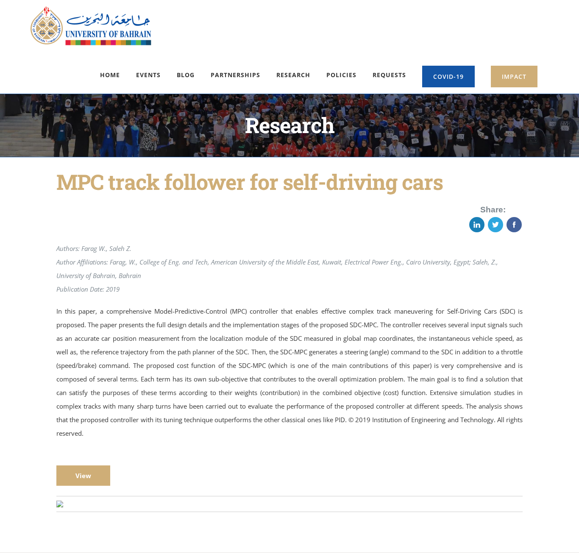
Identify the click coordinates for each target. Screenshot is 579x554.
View (83, 475)
